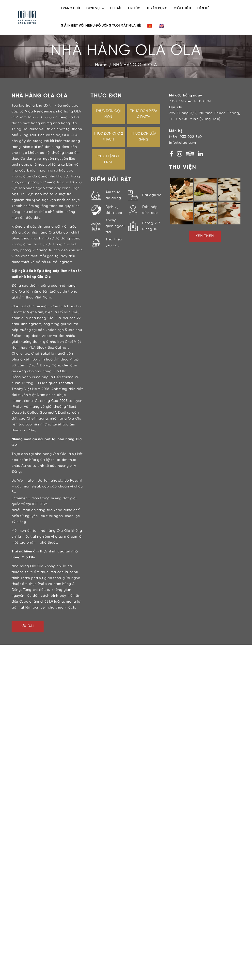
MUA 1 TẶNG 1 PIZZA (108, 159)
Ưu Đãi (27, 626)
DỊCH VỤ (93, 8)
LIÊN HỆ (203, 8)
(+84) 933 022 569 (185, 137)
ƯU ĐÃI (115, 8)
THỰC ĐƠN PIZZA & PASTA (143, 114)
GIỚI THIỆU (182, 8)
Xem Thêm (205, 236)
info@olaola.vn (182, 143)
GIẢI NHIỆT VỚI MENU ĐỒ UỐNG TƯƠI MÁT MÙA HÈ (101, 25)
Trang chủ (70, 8)
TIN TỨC (134, 8)
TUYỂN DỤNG (157, 8)
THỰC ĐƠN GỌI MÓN (108, 114)
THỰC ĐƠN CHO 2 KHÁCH (108, 136)
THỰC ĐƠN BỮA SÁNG (143, 136)
